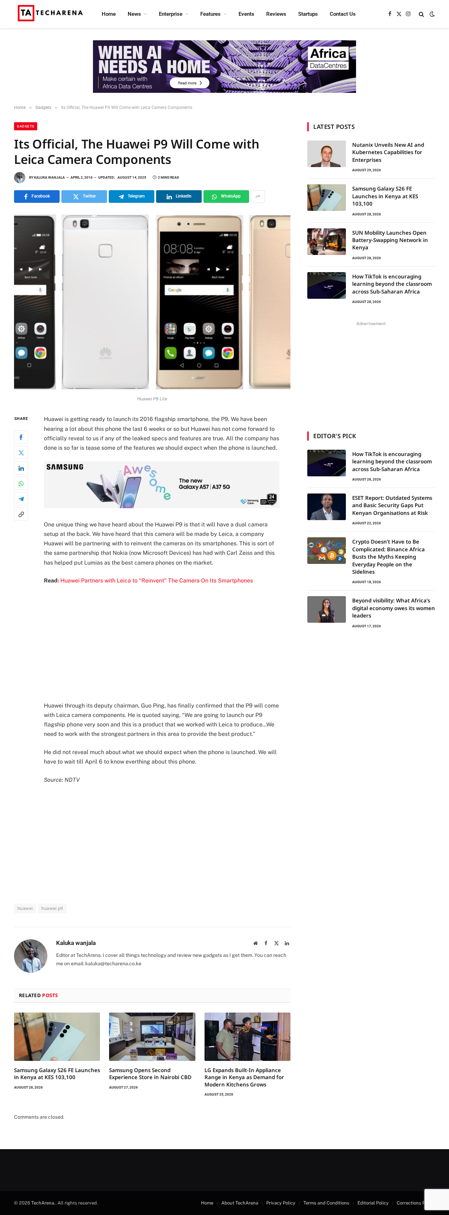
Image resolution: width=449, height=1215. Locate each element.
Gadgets (25, 126)
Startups (308, 14)
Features (210, 14)
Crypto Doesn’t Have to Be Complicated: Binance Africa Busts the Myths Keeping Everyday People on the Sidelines (388, 556)
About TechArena (239, 1203)
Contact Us (343, 14)
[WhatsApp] (21, 483)
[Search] (421, 14)
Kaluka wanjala (49, 177)
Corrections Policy (416, 1203)
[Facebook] (21, 437)
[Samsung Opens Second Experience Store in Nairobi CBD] (152, 1037)
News (134, 14)
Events (246, 14)
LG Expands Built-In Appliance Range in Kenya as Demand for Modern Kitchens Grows (244, 1077)
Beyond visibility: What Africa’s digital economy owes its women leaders (393, 608)
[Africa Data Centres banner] (224, 66)
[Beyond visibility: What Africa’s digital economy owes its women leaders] (326, 609)
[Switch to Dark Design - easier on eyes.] (431, 14)
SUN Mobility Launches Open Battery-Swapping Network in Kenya (390, 240)
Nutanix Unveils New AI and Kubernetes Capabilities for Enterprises (388, 152)
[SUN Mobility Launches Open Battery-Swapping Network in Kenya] (326, 241)
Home (109, 14)
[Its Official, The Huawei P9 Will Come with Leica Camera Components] (152, 302)
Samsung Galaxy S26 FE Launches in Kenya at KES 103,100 (57, 1073)
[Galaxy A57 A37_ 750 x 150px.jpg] (162, 506)
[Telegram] (21, 499)
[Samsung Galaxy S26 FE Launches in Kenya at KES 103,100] (57, 1037)
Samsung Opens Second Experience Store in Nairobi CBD (150, 1073)
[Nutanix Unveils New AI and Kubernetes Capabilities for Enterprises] (326, 153)
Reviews (276, 14)
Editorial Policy (373, 1203)
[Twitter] (21, 453)
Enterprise (170, 14)
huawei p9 (52, 908)
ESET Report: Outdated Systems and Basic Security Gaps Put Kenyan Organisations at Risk (392, 505)
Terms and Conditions (326, 1203)
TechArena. (43, 1203)
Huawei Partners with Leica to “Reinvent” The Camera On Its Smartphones (155, 580)
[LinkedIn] (21, 468)
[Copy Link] (21, 514)
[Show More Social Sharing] (258, 196)
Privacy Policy (280, 1203)
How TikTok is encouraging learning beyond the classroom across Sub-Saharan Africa (392, 284)
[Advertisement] (171, 643)
